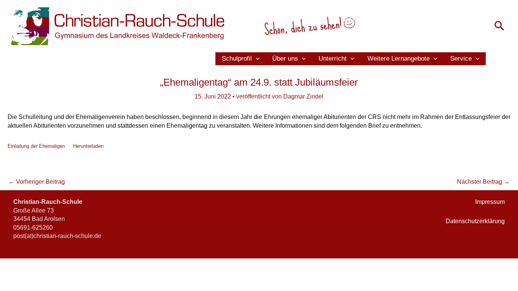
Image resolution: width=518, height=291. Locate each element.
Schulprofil (237, 58)
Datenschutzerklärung (475, 221)
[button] (499, 26)
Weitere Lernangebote (398, 58)
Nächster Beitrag (483, 181)
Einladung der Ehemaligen (36, 146)
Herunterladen (88, 146)
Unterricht (333, 58)
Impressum (490, 202)
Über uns (285, 58)
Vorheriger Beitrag (36, 181)
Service (461, 58)
